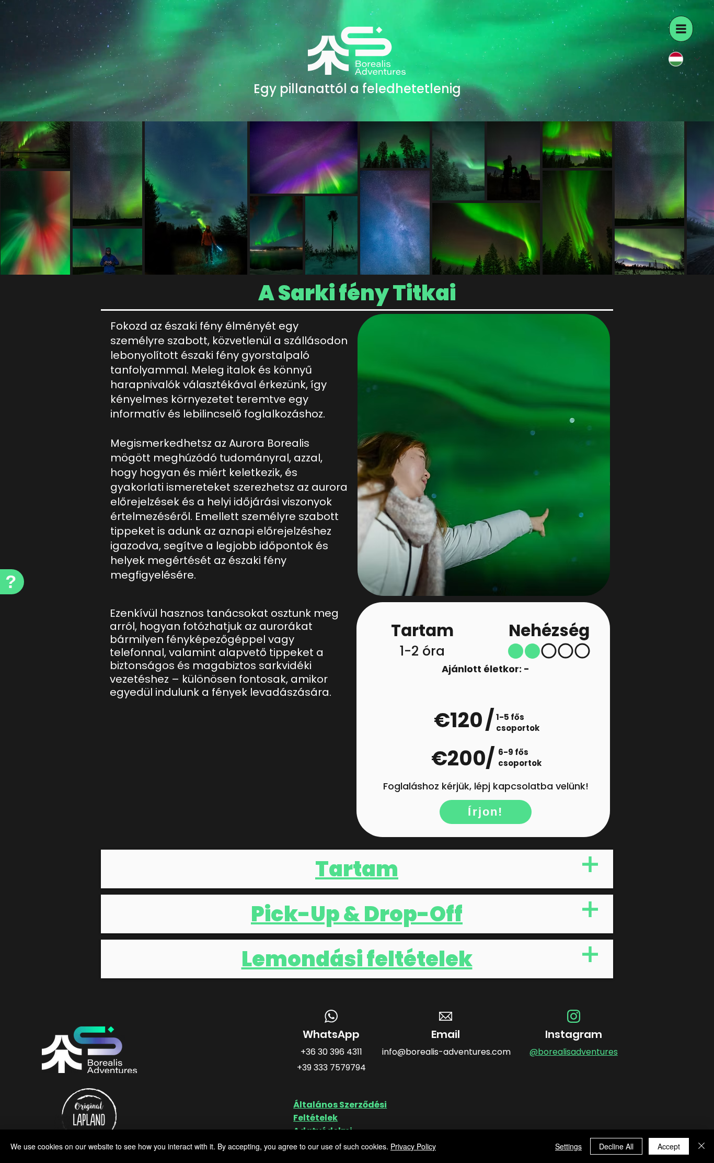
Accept (669, 1146)
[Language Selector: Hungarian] (681, 59)
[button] (681, 29)
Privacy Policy (413, 1146)
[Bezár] (701, 1146)
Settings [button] (568, 1146)
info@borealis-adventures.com (446, 1052)
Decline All (616, 1146)
